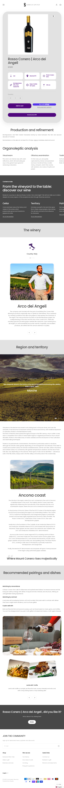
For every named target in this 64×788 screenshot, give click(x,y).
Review (32, 722)
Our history (25, 757)
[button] (60, 787)
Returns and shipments (49, 763)
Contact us (45, 757)
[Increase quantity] (20, 98)
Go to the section (8, 216)
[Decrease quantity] (10, 98)
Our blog (25, 763)
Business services (8, 763)
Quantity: (10, 94)
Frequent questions (28, 766)
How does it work (27, 760)
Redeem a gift (46, 760)
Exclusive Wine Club (8, 757)
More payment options (44, 107)
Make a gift (6, 760)
